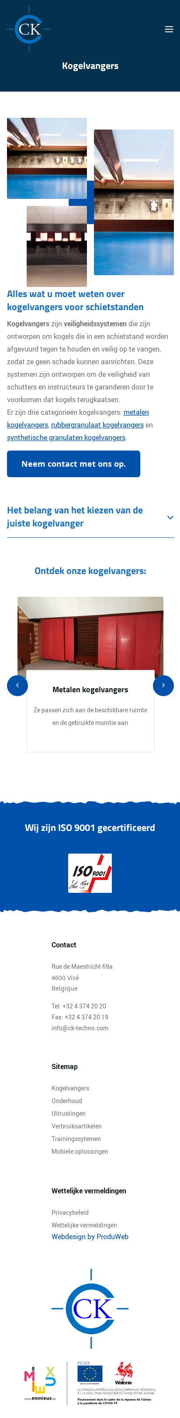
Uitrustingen (69, 1113)
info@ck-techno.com (80, 1028)
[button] (73, 464)
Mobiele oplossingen (80, 1151)
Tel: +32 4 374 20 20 (79, 1006)
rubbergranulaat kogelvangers (97, 425)
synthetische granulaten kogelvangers (66, 437)
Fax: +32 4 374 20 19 (80, 1017)
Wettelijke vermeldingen (84, 1225)
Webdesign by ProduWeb (90, 1236)
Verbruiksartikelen (77, 1126)
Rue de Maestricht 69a (82, 966)
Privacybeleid (70, 1212)
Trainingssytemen (76, 1138)
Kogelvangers (70, 1088)
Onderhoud (67, 1101)
